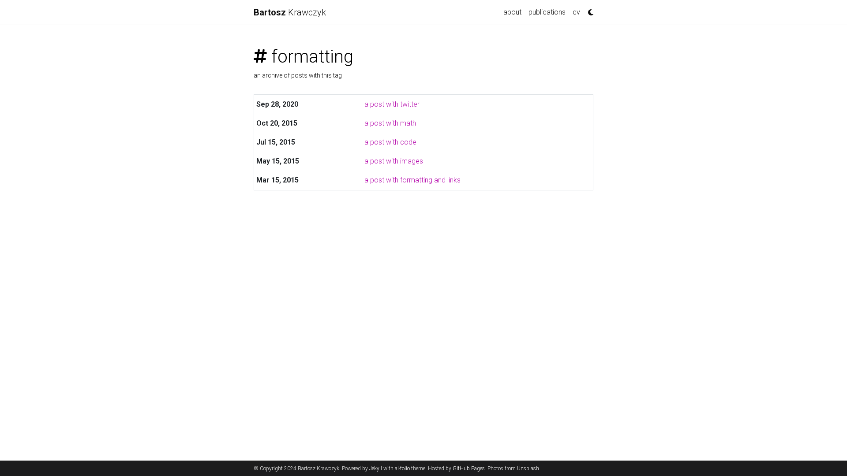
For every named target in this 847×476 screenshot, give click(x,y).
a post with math (390, 123)
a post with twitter (392, 104)
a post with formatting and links (412, 180)
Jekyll (375, 468)
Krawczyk (290, 12)
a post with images (393, 161)
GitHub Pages (469, 468)
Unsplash (528, 468)
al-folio (402, 468)
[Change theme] (588, 10)
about (512, 12)
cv (576, 12)
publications (547, 12)
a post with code (390, 142)
